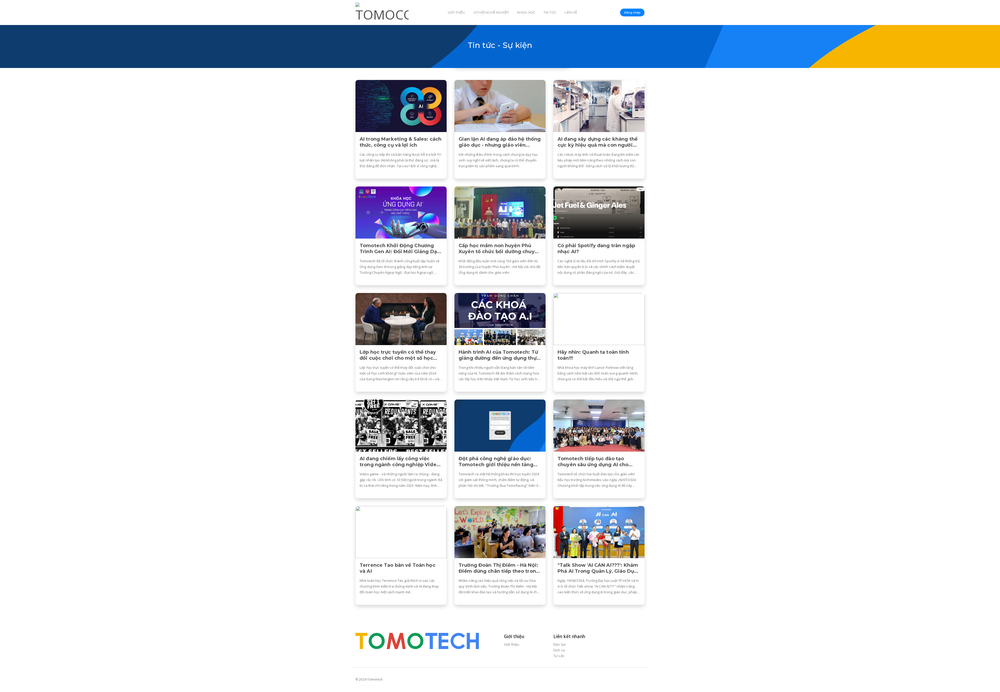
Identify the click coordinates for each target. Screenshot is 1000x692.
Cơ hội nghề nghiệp (491, 12)
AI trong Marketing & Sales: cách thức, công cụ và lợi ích (400, 142)
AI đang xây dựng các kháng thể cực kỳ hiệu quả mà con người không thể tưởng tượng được (598, 142)
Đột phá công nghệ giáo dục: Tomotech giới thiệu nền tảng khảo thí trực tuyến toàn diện (496, 462)
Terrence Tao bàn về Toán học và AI (397, 568)
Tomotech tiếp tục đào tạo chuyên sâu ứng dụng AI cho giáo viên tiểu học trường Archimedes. (593, 462)
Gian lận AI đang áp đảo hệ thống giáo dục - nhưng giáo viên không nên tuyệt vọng (500, 142)
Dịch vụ (559, 650)
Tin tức (549, 12)
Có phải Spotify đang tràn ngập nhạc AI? (596, 248)
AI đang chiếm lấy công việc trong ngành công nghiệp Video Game (400, 462)
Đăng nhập (632, 12)
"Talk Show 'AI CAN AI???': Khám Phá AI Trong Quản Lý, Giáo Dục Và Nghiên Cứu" (598, 568)
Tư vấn (558, 655)
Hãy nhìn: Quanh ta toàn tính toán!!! (593, 355)
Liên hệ (571, 12)
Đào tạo (559, 644)
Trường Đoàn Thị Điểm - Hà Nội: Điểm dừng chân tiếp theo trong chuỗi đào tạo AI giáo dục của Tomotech (499, 568)
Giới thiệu (456, 12)
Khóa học (526, 12)
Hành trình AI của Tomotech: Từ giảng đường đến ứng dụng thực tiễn (499, 355)
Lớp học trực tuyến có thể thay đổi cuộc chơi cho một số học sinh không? (398, 355)
